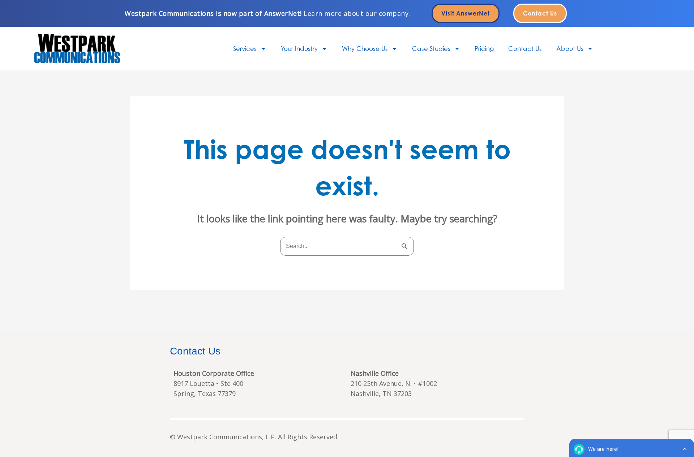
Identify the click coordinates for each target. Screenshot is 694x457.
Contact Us (525, 48)
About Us (569, 48)
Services (245, 48)
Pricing (484, 48)
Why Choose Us (365, 48)
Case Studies (431, 48)
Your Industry (299, 48)
